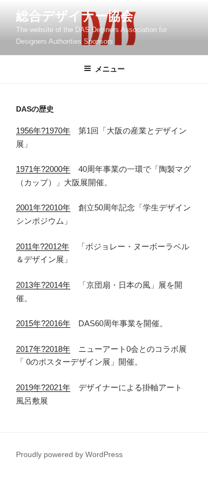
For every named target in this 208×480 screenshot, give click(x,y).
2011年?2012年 (42, 246)
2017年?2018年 (43, 348)
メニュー (110, 69)
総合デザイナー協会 (74, 16)
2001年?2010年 (43, 207)
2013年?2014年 (43, 284)
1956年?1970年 (43, 130)
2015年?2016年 (43, 323)
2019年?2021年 (43, 387)
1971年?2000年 (43, 169)
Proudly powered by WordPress (69, 454)
